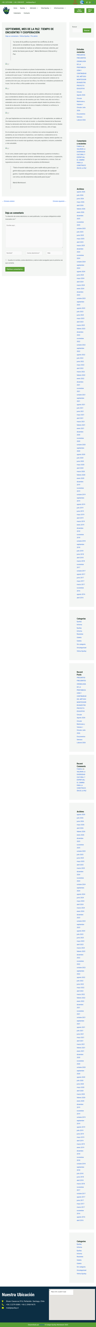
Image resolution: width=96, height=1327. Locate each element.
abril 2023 (80, 322)
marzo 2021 (81, 421)
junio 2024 (80, 275)
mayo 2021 (80, 415)
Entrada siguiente (59, 201)
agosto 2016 (81, 594)
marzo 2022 (81, 372)
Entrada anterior (8, 201)
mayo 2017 (80, 581)
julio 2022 (80, 358)
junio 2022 (80, 361)
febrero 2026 (81, 209)
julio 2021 (80, 408)
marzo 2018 (81, 561)
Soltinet (41, 1325)
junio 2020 (80, 461)
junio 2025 (80, 235)
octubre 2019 (81, 494)
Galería (79, 637)
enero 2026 (80, 212)
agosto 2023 (81, 308)
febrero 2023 (81, 329)
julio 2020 (80, 458)
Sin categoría (81, 644)
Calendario (17, 13)
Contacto (27, 13)
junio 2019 (80, 511)
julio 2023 (80, 312)
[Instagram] (90, 2)
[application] (26, 8)
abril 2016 (80, 598)
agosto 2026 (81, 192)
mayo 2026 (80, 202)
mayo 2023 (80, 318)
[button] (93, 2)
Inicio (15, 8)
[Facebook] (87, 2)
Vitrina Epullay (24, 36)
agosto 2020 (81, 454)
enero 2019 (80, 525)
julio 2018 (80, 551)
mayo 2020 (80, 465)
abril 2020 (80, 468)
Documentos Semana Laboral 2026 (81, 117)
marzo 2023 (81, 325)
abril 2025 (80, 242)
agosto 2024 (81, 271)
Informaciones (59, 8)
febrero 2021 (81, 425)
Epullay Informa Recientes (80, 631)
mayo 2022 (80, 365)
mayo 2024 (80, 278)
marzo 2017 (81, 584)
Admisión (33, 8)
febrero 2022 (81, 375)
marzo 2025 (81, 245)
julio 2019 (80, 508)
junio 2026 (80, 199)
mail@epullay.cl (31, 2)
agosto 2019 (81, 504)
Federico (79, 146)
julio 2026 (80, 195)
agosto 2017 (81, 574)
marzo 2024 (81, 285)
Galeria (79, 641)
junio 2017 (80, 578)
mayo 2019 (80, 514)
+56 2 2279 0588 (7, 2)
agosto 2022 (81, 355)
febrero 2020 (81, 475)
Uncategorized (81, 648)
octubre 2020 (81, 445)
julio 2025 (80, 232)
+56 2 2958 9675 (19, 2)
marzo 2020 (81, 471)
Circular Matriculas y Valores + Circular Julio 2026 (81, 104)
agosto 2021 (81, 404)
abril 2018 (80, 558)
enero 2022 (80, 378)
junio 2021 (80, 411)
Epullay (22, 8)
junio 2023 (80, 315)
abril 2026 (80, 205)
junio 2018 (80, 554)
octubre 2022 (81, 345)
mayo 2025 (80, 239)
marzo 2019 (81, 521)
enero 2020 (80, 478)
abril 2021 (80, 418)
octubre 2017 (81, 571)
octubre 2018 (81, 541)
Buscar (74, 27)
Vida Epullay (45, 8)
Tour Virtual (79, 10)
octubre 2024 (81, 262)
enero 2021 (80, 428)
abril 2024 (80, 282)
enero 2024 (80, 288)
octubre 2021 (81, 395)
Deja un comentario (11, 36)
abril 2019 (80, 518)
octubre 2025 (81, 228)
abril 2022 (80, 368)
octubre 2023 (81, 298)
